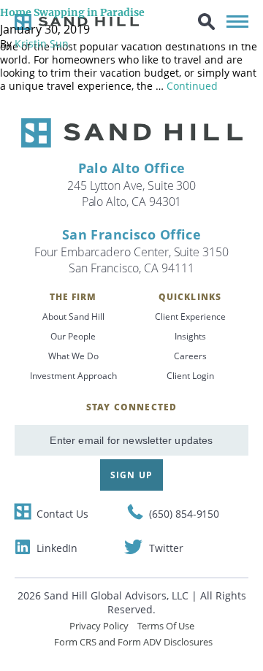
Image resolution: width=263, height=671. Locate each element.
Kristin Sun (42, 43)
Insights (190, 336)
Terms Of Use (165, 625)
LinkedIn (57, 548)
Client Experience (190, 316)
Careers (190, 356)
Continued (192, 86)
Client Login (190, 375)
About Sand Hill (73, 316)
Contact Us (62, 514)
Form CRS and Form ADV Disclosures (133, 641)
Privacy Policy (99, 625)
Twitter (166, 548)
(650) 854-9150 (184, 514)
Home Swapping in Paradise (72, 12)
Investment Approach (73, 375)
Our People (73, 336)
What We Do (73, 356)
